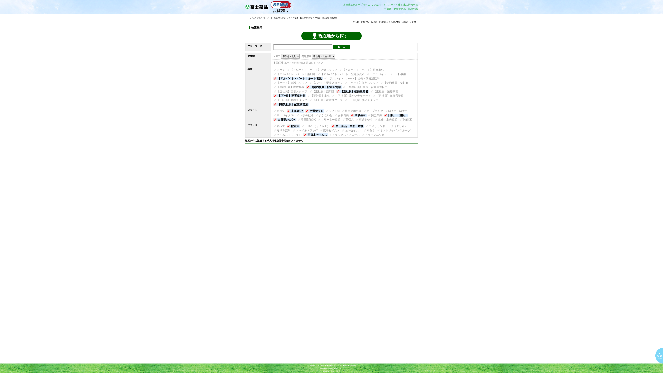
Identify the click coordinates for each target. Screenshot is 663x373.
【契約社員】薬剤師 (395, 82)
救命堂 (371, 130)
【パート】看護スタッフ (327, 82)
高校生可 (360, 115)
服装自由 (343, 115)
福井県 (397, 22)
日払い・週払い (397, 115)
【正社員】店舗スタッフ (292, 91)
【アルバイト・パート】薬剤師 (296, 74)
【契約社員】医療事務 (290, 87)
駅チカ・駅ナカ (398, 110)
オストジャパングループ (395, 130)
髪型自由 (376, 115)
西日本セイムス (317, 134)
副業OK (407, 119)
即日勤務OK (308, 119)
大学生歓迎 (307, 115)
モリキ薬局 (284, 130)
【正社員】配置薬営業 (291, 95)
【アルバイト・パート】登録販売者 (343, 74)
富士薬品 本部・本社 (349, 126)
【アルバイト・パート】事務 (388, 74)
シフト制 (334, 110)
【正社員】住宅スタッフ (363, 100)
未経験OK (297, 110)
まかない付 (326, 115)
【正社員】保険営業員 (390, 95)
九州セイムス (353, 130)
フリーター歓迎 (330, 119)
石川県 (389, 22)
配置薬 (295, 126)
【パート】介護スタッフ (292, 82)
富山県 (382, 22)
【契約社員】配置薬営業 (325, 87)
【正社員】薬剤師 (323, 91)
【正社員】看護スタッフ (327, 100)
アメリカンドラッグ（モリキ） (388, 126)
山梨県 (405, 22)
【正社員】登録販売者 (354, 91)
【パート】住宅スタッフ (363, 82)
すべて (281, 69)
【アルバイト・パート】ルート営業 (300, 78)
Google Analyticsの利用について (331, 368)
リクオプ (336, 371)
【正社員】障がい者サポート (353, 95)
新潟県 (374, 22)
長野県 (413, 22)
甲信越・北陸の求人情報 (303, 18)
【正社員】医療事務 (385, 91)
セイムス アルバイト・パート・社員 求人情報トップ (269, 18)
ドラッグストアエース (346, 134)
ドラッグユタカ (374, 134)
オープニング (375, 110)
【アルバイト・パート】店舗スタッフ (313, 69)
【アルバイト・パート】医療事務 (363, 69)
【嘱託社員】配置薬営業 (293, 104)
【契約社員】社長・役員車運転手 (366, 87)
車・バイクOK (286, 115)
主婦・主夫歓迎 (387, 119)
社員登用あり (353, 110)
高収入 (349, 119)
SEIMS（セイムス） (317, 126)
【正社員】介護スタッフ (292, 100)
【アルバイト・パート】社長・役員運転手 (353, 78)
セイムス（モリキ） (289, 134)
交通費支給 (316, 110)
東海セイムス (331, 130)
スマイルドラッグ (307, 130)
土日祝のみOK (287, 119)
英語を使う (366, 119)
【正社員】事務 (320, 95)
